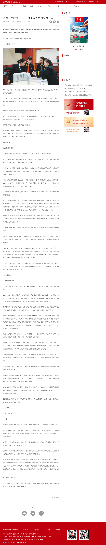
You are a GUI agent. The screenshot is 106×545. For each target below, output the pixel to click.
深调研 (23, 6)
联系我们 (25, 530)
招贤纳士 (36, 530)
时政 (40, 6)
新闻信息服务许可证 (30, 539)
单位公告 (101, 1)
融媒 (31, 6)
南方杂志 (6, 2)
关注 (13, 6)
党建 (49, 6)
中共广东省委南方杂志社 (10, 530)
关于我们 (92, 1)
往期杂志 (57, 530)
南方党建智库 (60, 1)
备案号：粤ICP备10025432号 (13, 539)
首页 (5, 6)
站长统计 (41, 539)
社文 (66, 6)
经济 (57, 6)
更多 (75, 6)
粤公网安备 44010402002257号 (15, 542)
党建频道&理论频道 (81, 1)
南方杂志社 (18, 21)
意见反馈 (47, 530)
